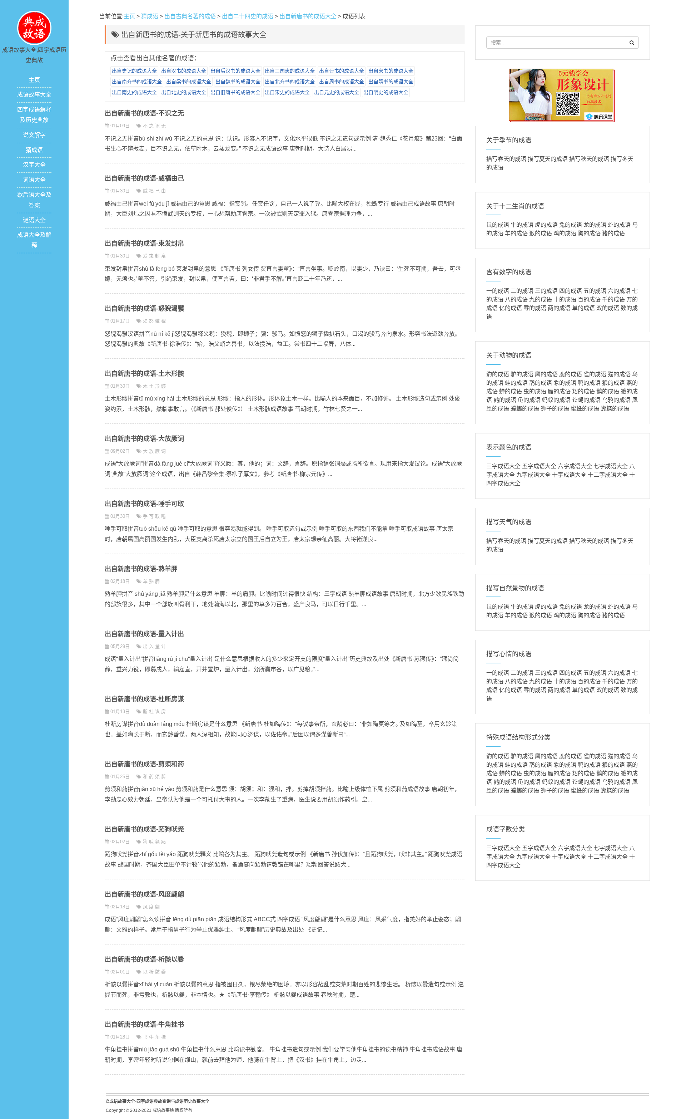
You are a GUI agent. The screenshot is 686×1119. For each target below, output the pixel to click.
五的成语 (594, 291)
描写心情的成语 (508, 654)
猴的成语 (540, 233)
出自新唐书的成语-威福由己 (144, 178)
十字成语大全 (569, 475)
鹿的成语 (570, 374)
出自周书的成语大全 (341, 81)
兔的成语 (570, 225)
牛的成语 (522, 225)
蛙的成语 (516, 383)
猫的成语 (619, 374)
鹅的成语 (607, 391)
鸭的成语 (589, 383)
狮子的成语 (555, 409)
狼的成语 (613, 383)
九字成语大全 (533, 475)
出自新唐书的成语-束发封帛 (144, 243)
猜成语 (34, 150)
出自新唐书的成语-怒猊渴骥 (144, 308)
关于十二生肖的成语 (515, 206)
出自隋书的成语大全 (390, 81)
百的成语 (589, 299)
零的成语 (534, 308)
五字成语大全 (539, 466)
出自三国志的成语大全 (290, 71)
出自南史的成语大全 (134, 92)
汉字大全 (34, 165)
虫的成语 (534, 391)
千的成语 (613, 299)
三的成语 (546, 291)
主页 (34, 80)
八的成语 (516, 299)
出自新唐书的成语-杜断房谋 (144, 699)
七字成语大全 (610, 466)
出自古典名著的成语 (190, 16)
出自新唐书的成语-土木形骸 (144, 373)
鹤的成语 (504, 400)
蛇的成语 (619, 225)
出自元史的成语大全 (336, 92)
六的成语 (619, 291)
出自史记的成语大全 (134, 71)
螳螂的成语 (525, 409)
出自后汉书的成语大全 (235, 71)
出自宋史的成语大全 (287, 92)
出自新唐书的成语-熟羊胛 (141, 569)
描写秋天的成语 (589, 159)
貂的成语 (583, 391)
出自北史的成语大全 (183, 92)
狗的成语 (589, 233)
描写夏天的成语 (548, 159)
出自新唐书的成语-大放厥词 (144, 438)
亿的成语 (510, 308)
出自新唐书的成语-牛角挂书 (144, 1024)
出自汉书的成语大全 (183, 71)
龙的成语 (594, 225)
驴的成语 (522, 374)
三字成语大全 (503, 466)
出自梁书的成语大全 (188, 81)
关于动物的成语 (508, 355)
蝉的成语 (510, 391)
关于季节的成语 (508, 140)
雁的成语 (559, 391)
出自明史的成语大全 (385, 92)
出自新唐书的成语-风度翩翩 (144, 894)
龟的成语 (529, 400)
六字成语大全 (575, 466)
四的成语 (570, 291)
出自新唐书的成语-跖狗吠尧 (144, 829)
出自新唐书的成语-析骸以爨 (144, 959)
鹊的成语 (540, 383)
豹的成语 (497, 374)
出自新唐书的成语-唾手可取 (144, 503)
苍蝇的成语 (586, 400)
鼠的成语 (497, 225)
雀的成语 (594, 374)
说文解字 (34, 135)
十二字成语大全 (608, 475)
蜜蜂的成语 (585, 409)
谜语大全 (34, 220)
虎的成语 (546, 225)
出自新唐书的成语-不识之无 (144, 113)
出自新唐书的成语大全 (308, 16)
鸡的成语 (564, 233)
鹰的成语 (546, 374)
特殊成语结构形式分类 (518, 737)
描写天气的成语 (508, 522)
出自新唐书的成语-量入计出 (144, 634)
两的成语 (559, 308)
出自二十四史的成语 (247, 16)
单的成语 (583, 308)
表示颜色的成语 (508, 447)
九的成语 (540, 299)
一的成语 (497, 291)
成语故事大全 (34, 95)
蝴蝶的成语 (615, 409)
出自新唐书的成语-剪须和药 (144, 764)
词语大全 (34, 180)
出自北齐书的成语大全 (290, 81)
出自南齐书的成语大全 (137, 81)
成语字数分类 (505, 829)
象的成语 (564, 383)
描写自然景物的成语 (515, 588)
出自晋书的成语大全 (341, 71)
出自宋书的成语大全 (390, 71)
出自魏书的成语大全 (237, 81)
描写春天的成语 (506, 159)
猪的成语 (613, 233)
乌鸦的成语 (616, 400)
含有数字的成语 (508, 272)
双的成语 (607, 308)
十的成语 (564, 299)
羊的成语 (516, 233)
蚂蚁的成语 (556, 400)
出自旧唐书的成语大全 (235, 92)
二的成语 (522, 291)
